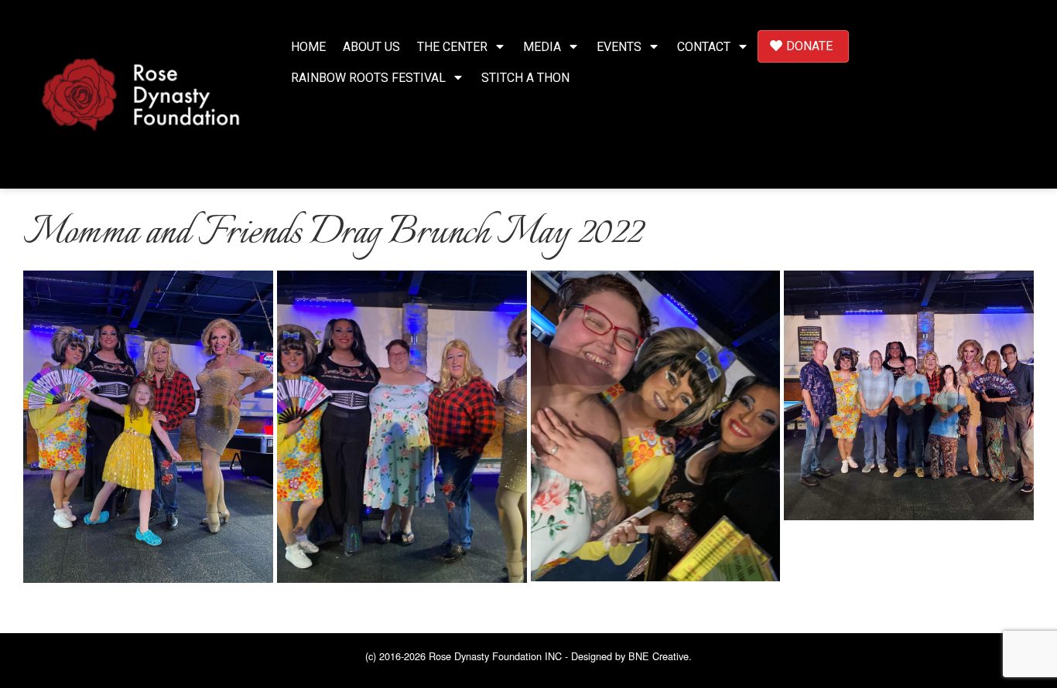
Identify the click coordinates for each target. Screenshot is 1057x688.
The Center (452, 46)
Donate (809, 46)
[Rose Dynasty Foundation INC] (140, 92)
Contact (703, 46)
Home (308, 46)
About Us (371, 46)
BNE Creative (658, 656)
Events (619, 46)
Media (542, 46)
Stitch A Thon (525, 77)
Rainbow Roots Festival (368, 77)
